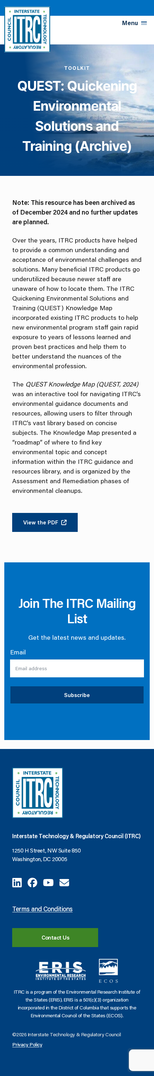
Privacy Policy (27, 1044)
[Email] (64, 881)
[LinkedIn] (17, 881)
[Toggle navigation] (144, 23)
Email (18, 652)
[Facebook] (32, 881)
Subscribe (77, 694)
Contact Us (55, 937)
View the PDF (40, 522)
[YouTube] (48, 881)
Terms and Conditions (42, 908)
